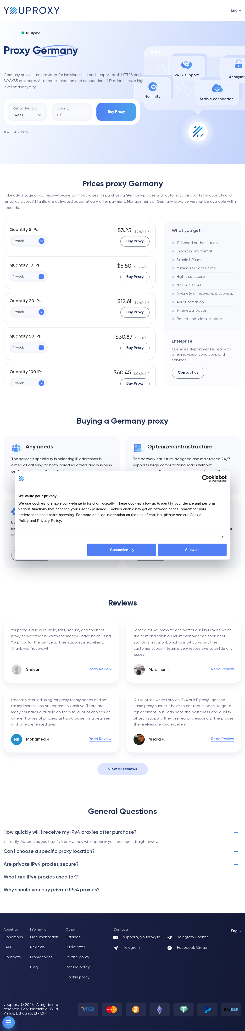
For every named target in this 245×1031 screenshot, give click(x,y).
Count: (63, 108)
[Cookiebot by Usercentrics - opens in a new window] (206, 478)
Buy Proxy (116, 112)
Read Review (100, 669)
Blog (34, 967)
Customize (119, 550)
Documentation (44, 937)
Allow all (192, 550)
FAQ (7, 947)
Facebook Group (192, 948)
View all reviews (122, 769)
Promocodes (41, 957)
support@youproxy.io (141, 937)
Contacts (12, 957)
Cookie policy (77, 977)
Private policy (77, 957)
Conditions (13, 937)
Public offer (75, 947)
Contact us (188, 373)
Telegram (131, 948)
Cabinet (73, 937)
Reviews (37, 947)
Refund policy (78, 967)
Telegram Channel (193, 937)
